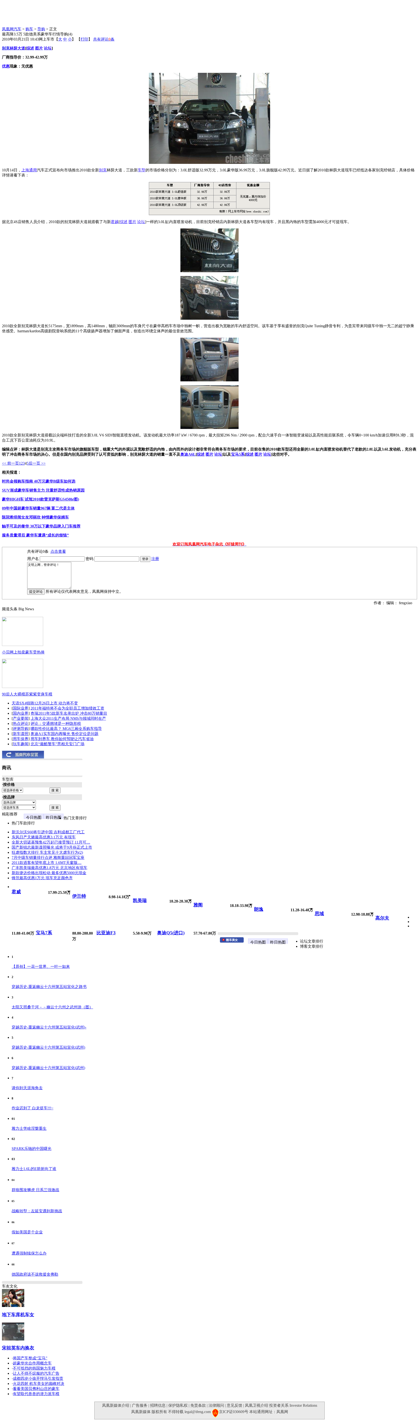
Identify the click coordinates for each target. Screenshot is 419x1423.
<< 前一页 (10, 463)
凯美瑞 (140, 900)
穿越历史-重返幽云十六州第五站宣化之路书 (49, 987)
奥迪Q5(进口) (171, 932)
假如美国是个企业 (27, 1232)
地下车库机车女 (18, 1314)
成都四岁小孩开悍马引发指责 (38, 1378)
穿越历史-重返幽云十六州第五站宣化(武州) (48, 1047)
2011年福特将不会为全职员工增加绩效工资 (67, 708)
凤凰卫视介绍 (256, 1405)
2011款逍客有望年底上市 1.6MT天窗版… (46, 863)
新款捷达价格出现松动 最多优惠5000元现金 (49, 873)
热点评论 (20, 723)
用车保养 (20, 739)
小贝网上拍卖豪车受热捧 (23, 652)
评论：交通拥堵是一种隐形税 (56, 723)
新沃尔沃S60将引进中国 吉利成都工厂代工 (48, 832)
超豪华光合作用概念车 (32, 1363)
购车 (29, 29)
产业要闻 (20, 718)
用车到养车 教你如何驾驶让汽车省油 (62, 739)
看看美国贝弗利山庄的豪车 (36, 1389)
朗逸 (258, 909)
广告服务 (139, 1405)
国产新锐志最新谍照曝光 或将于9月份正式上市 (52, 847)
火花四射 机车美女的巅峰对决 (38, 1383)
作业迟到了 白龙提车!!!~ (32, 1108)
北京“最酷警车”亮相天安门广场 (57, 744)
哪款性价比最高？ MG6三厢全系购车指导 (66, 729)
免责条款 (198, 1405)
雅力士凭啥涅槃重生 (29, 1128)
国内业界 (20, 713)
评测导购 (20, 729)
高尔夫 (382, 918)
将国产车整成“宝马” (30, 1358)
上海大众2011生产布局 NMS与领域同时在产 (68, 718)
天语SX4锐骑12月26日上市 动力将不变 (45, 703)
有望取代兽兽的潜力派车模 (36, 1394)
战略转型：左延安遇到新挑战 (37, 1211)
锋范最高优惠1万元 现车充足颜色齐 (42, 878)
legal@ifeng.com (198, 1412)
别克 (6, 48)
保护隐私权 (178, 1405)
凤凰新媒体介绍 (115, 1405)
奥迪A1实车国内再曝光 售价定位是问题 (64, 734)
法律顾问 (216, 1405)
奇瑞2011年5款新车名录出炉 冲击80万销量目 (69, 713)
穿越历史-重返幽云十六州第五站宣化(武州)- (49, 1027)
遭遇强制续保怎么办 (29, 1253)
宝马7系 (44, 932)
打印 (84, 39)
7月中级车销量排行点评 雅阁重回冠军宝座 (48, 857)
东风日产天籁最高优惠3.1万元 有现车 (44, 837)
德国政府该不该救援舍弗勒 (35, 1274)
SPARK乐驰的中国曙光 (31, 1149)
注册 (155, 559)
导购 (41, 29)
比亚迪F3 (106, 932)
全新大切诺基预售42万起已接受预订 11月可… (51, 842)
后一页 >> (37, 463)
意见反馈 (234, 1405)
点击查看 (58, 551)
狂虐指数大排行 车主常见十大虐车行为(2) (47, 852)
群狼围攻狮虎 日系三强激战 (35, 1190)
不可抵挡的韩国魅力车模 (34, 1368)
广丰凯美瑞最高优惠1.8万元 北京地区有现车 (49, 868)
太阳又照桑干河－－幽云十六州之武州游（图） (52, 1007)
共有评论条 (103, 39)
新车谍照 (20, 734)
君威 (16, 891)
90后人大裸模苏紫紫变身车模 (27, 694)
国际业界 (20, 708)
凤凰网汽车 (11, 29)
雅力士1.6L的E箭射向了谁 (34, 1169)
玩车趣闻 (20, 744)
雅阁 (198, 904)
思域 (319, 913)
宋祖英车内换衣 (18, 1347)
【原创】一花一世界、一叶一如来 (41, 966)
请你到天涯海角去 (27, 1088)
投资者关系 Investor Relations (293, 1405)
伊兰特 (79, 896)
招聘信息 (158, 1405)
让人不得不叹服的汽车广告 (36, 1373)
